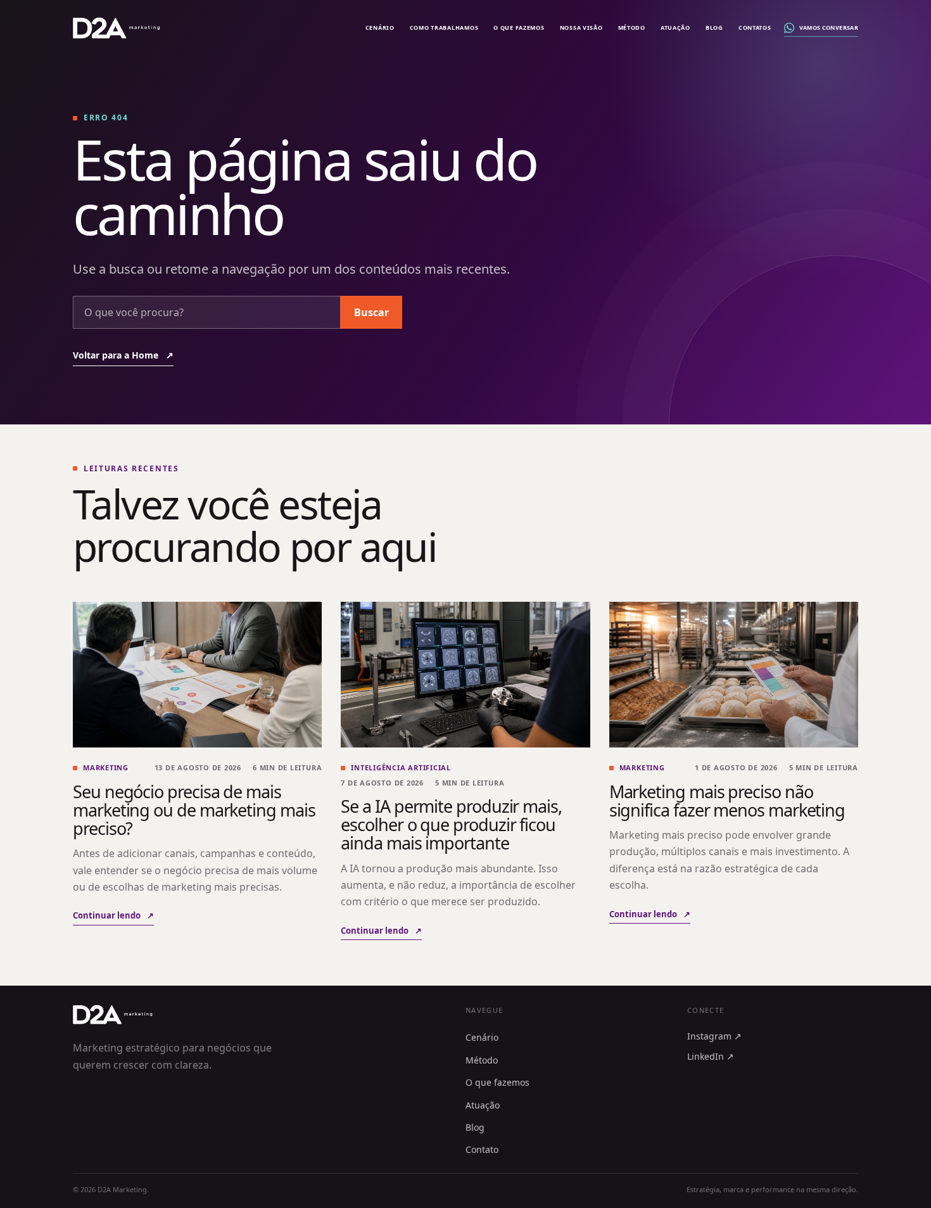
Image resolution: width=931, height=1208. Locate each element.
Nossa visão (581, 27)
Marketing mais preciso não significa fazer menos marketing (727, 801)
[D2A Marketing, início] (116, 28)
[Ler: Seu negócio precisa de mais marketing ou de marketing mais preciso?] (197, 674)
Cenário (380, 27)
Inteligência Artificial (401, 767)
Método (631, 27)
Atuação (675, 27)
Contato (482, 1149)
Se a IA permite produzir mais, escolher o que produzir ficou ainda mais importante (451, 824)
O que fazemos (518, 27)
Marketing (106, 767)
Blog (714, 27)
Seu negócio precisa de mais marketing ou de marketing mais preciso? (194, 810)
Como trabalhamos (444, 27)
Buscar (371, 312)
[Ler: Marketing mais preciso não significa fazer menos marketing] (733, 674)
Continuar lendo (113, 915)
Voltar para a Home (123, 355)
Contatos (754, 27)
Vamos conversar (828, 27)
